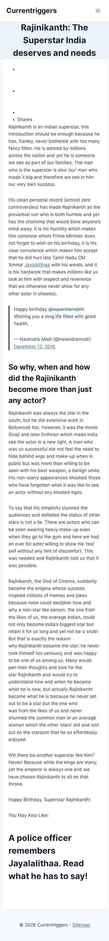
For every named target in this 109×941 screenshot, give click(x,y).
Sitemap (81, 924)
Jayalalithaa (37, 264)
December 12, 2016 (34, 346)
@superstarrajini (65, 309)
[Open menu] (98, 10)
